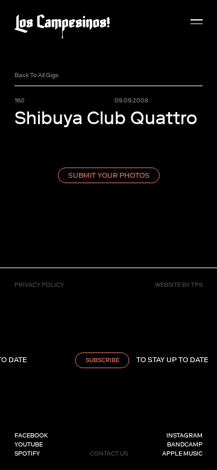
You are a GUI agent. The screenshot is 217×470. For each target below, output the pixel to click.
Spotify (27, 453)
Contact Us (109, 453)
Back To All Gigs (36, 75)
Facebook (31, 435)
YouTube (28, 444)
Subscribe (101, 360)
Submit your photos (108, 175)
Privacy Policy (39, 285)
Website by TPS (179, 285)
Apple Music (182, 453)
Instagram (184, 435)
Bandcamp (185, 444)
